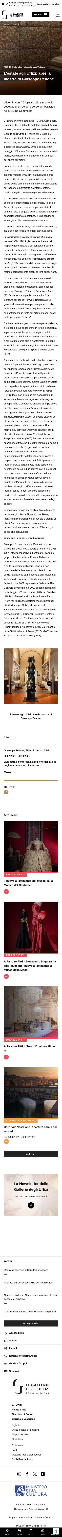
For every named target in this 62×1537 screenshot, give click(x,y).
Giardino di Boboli (22, 1414)
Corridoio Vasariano (23, 1419)
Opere (31, 1534)
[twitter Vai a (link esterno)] (35, 1474)
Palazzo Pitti (19, 1409)
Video (43, 1534)
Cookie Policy (39, 1526)
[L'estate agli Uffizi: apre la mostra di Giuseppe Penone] (12, 14)
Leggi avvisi (42, 4)
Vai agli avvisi (31, 1323)
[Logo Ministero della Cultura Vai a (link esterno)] (31, 1490)
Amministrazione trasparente (31, 1504)
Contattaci (17, 1439)
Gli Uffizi (17, 1404)
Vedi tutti (31, 1154)
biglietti (38, 14)
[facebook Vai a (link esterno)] (27, 1474)
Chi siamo (17, 1445)
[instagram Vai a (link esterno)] (19, 1474)
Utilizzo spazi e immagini (25, 1429)
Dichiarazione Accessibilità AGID (31, 1509)
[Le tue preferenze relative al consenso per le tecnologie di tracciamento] (56, 1531)
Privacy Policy (23, 1526)
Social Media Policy (22, 1459)
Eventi (19, 1534)
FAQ (14, 1450)
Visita (7, 1534)
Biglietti (16, 1425)
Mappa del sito (20, 1434)
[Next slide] (49, 683)
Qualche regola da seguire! (26, 1454)
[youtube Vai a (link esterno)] (42, 1474)
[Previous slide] (12, 683)
